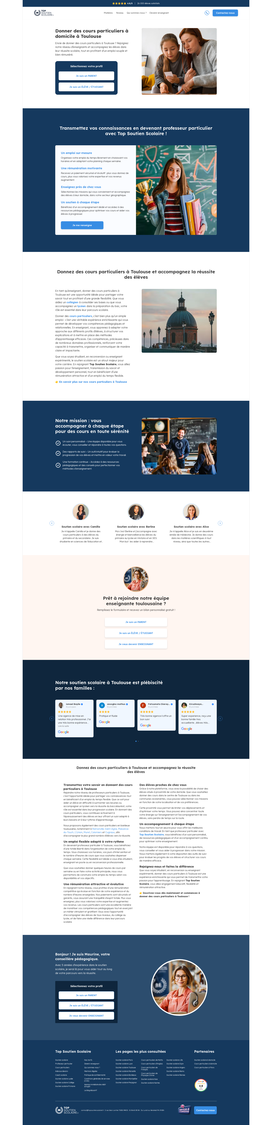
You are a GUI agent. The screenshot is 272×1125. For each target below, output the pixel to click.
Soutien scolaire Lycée (64, 1079)
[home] (67, 13)
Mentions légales (90, 1071)
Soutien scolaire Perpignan (126, 1082)
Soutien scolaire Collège (64, 1082)
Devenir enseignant (91, 1064)
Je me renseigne (82, 225)
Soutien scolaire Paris (124, 1060)
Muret (87, 832)
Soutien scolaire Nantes (150, 1083)
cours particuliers (80, 316)
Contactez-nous (225, 12)
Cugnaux (110, 832)
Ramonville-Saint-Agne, (105, 828)
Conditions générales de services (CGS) (97, 1080)
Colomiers (96, 832)
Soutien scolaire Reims (175, 1071)
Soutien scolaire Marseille (126, 1071)
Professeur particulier (63, 1064)
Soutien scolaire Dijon (175, 1064)
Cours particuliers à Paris (204, 1067)
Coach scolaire (61, 1075)
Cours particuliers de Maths (152, 1060)
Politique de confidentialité (94, 1075)
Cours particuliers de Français (149, 1068)
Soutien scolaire (61, 1060)
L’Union (78, 832)
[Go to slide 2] (138, 741)
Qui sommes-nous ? (92, 1067)
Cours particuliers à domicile (205, 1064)
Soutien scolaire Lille (174, 1060)
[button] (108, 13)
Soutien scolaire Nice (149, 1079)
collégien (73, 302)
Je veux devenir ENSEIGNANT (136, 644)
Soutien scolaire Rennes (175, 1075)
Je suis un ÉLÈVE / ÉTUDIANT (86, 86)
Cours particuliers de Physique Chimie (149, 1074)
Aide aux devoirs (61, 1071)
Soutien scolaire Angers (175, 1067)
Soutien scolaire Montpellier (126, 1079)
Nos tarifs (88, 1060)
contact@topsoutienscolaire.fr (92, 1110)
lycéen (82, 306)
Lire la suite (63, 726)
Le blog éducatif (90, 1090)
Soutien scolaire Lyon (124, 1064)
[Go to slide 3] (140, 741)
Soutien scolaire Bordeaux (126, 1075)
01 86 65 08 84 (134, 1110)
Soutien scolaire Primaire (65, 1086)
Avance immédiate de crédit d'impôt (95, 1085)
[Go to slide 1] (136, 741)
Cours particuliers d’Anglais (152, 1064)
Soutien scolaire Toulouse (126, 1067)
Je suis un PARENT (86, 75)
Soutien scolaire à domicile (204, 1060)
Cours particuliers (62, 1067)
